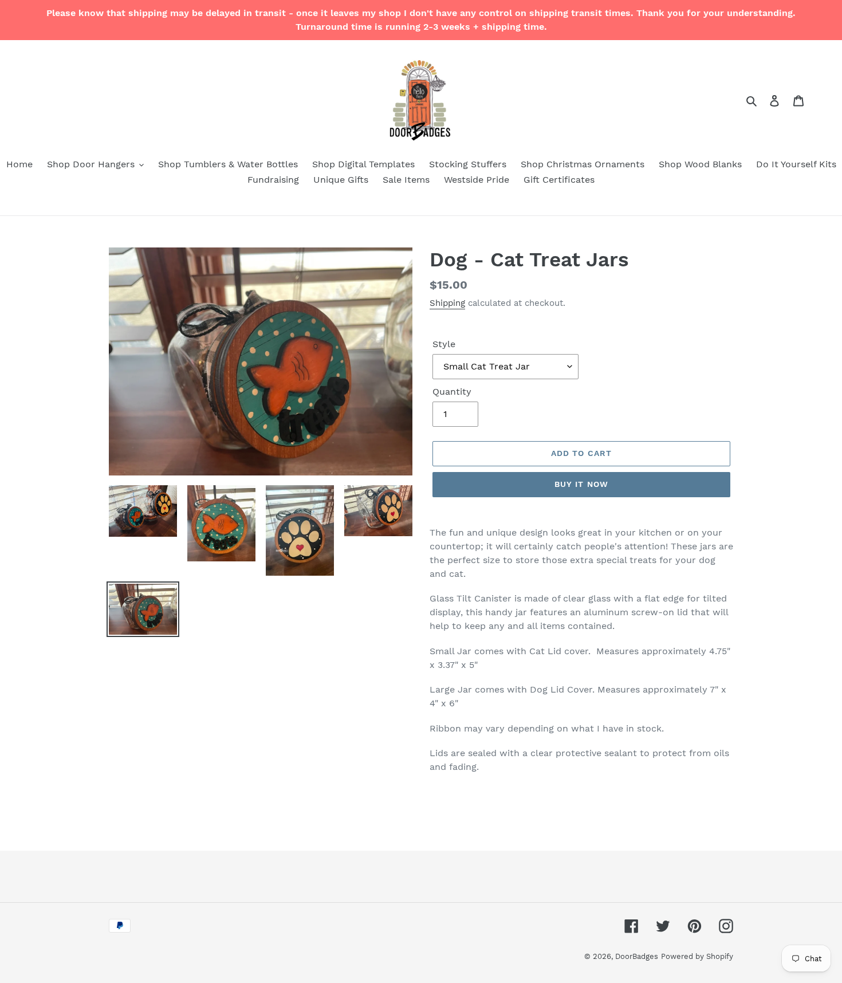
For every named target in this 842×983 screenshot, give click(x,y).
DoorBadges (636, 956)
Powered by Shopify (697, 956)
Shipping (447, 303)
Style (443, 344)
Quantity (451, 391)
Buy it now (581, 484)
